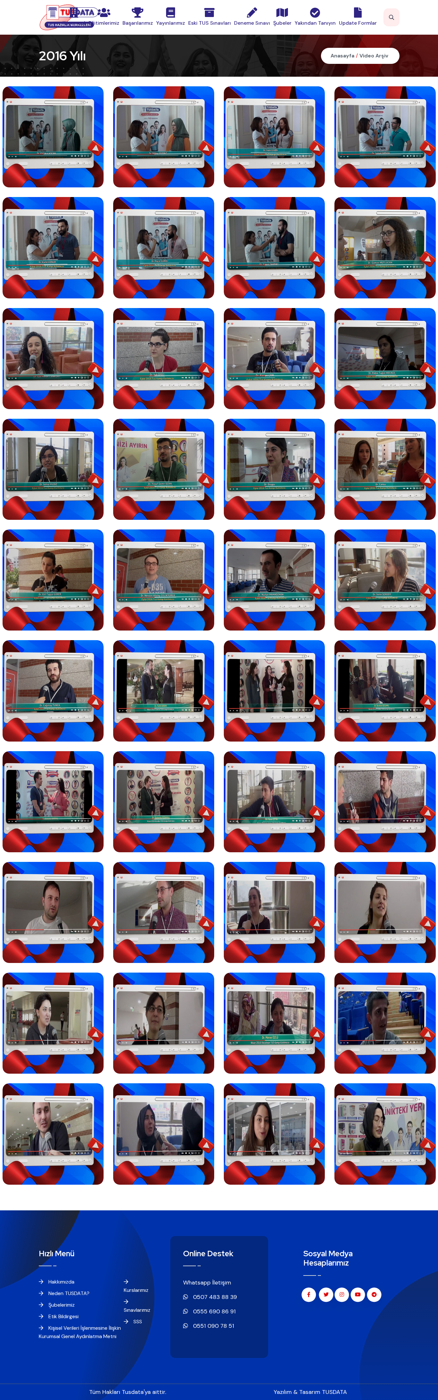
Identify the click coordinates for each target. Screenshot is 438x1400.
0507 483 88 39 (214, 1297)
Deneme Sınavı (252, 23)
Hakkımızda (60, 1281)
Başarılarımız (137, 23)
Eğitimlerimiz (103, 23)
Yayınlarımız (170, 23)
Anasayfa (342, 55)
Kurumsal (74, 23)
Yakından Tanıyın (315, 23)
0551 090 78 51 (212, 1326)
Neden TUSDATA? (68, 1293)
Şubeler (282, 23)
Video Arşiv (373, 55)
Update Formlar (358, 23)
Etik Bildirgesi (63, 1316)
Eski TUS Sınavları (209, 23)
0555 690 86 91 (213, 1311)
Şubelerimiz (61, 1304)
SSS (137, 1321)
